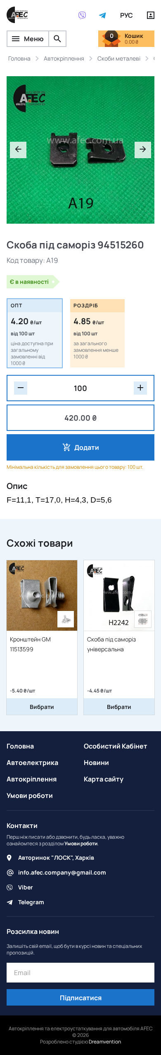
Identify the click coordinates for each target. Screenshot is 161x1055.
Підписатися (81, 997)
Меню (34, 38)
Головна (20, 746)
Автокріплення (32, 779)
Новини (96, 762)
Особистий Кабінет (115, 746)
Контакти (22, 825)
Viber (25, 887)
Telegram (31, 902)
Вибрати (42, 707)
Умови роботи (30, 795)
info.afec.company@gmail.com (62, 872)
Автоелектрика (32, 762)
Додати (86, 447)
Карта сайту (103, 779)
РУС (126, 15)
